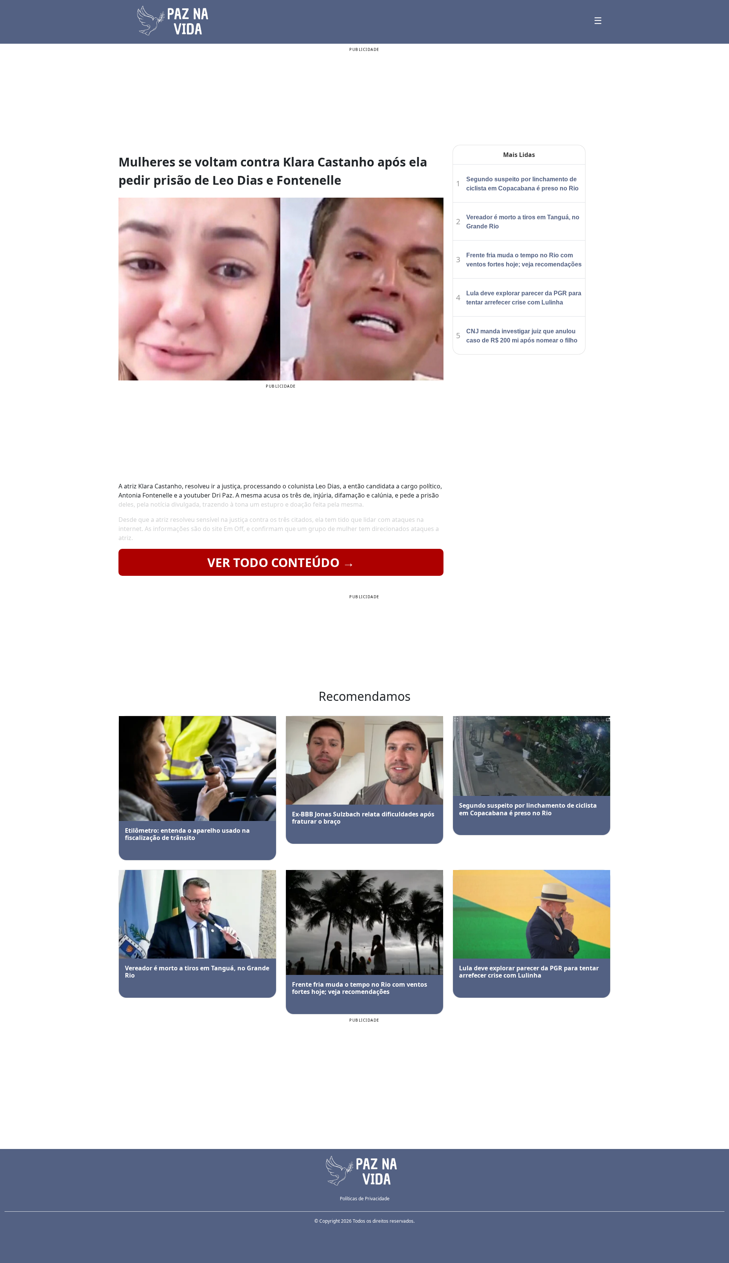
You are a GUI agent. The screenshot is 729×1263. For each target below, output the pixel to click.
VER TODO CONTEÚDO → (281, 562)
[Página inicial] (364, 1170)
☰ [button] (598, 20)
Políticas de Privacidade (365, 1198)
